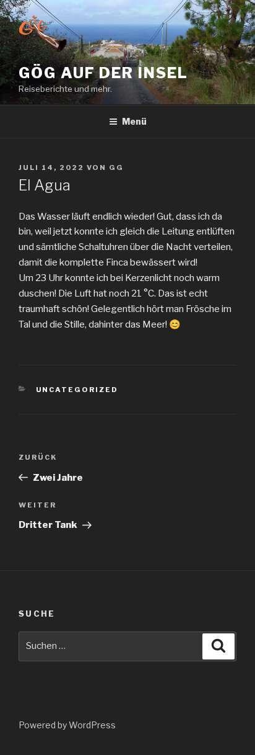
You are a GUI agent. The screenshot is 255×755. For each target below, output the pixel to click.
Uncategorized (77, 389)
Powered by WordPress (67, 725)
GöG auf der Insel (103, 73)
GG (116, 167)
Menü (134, 121)
